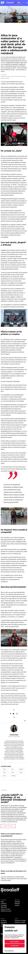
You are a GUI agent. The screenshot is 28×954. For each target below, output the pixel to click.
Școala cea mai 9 (5, 909)
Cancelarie (4, 905)
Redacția (17, 903)
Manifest (17, 901)
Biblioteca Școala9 (6, 911)
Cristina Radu (14, 735)
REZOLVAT (4, 907)
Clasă (2, 901)
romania (13, 775)
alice (4, 769)
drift (4, 772)
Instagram (4, 922)
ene (12, 769)
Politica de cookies (20, 922)
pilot (12, 772)
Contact (17, 905)
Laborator (3, 903)
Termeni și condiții (20, 920)
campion (21, 769)
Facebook (3, 920)
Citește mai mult (8, 826)
